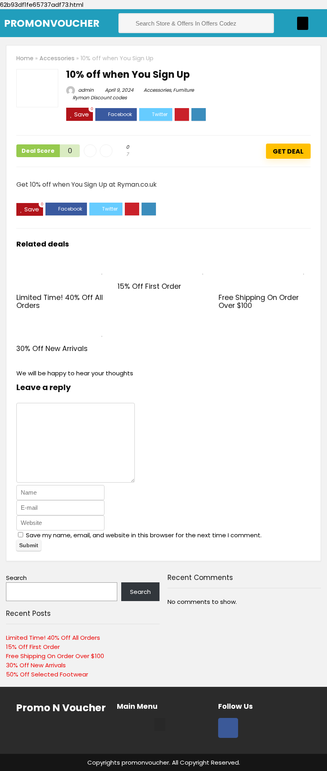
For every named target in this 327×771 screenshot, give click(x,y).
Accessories (57, 58)
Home (24, 58)
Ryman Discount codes (100, 97)
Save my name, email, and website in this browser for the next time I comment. (144, 535)
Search (16, 578)
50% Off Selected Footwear (47, 674)
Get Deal (288, 151)
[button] (302, 23)
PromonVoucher (51, 23)
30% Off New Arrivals (52, 348)
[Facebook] (228, 728)
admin (85, 90)
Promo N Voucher (61, 708)
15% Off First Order (149, 286)
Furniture (183, 90)
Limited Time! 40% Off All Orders (59, 301)
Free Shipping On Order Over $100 (259, 301)
